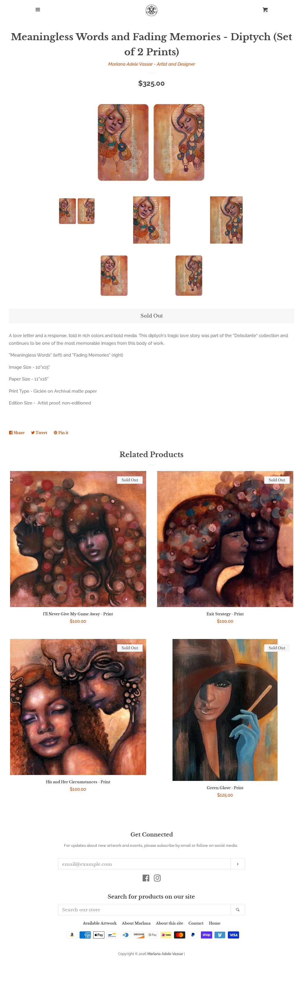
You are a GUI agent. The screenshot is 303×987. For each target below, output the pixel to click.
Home (214, 923)
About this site (169, 923)
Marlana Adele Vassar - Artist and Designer (151, 64)
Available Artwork (100, 923)
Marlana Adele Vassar (165, 954)
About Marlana (136, 923)
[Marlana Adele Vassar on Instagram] (157, 879)
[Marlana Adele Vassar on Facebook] (146, 879)
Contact (196, 923)
